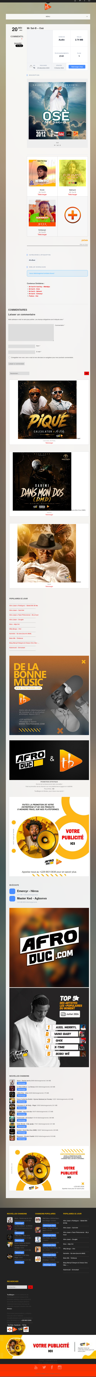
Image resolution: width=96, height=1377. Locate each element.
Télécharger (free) (77, 67)
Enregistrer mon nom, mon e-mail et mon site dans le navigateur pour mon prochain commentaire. (42, 357)
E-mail (38, 352)
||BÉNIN (84, 240)
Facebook (17, 1325)
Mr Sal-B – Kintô (34, 289)
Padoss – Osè (33, 296)
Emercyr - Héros (28, 891)
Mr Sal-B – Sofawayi (35, 294)
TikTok (24, 1325)
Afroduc (9, 1309)
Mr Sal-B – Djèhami (35, 291)
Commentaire (60, 325)
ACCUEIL (50, 16)
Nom (38, 346)
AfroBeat (32, 260)
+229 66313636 (26, 1320)
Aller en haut (84, 244)
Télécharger (42, 194)
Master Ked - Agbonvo (32, 898)
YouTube (10, 1325)
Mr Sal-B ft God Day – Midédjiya (39, 287)
